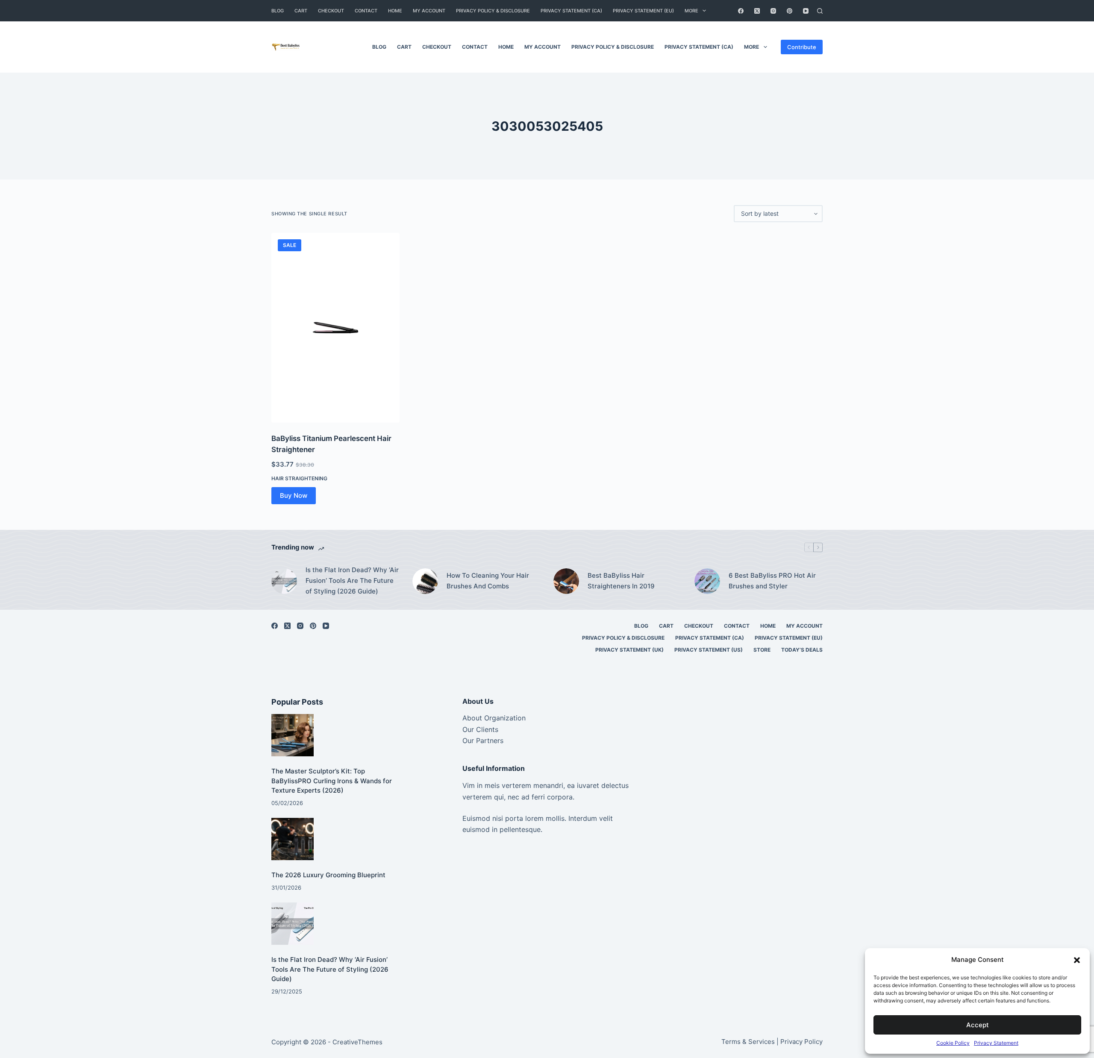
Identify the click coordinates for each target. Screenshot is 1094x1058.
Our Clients (480, 729)
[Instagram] (773, 11)
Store (762, 650)
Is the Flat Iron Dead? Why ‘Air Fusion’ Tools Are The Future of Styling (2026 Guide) (352, 580)
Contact (366, 11)
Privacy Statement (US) (708, 650)
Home (395, 11)
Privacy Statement (996, 1043)
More (691, 11)
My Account (429, 11)
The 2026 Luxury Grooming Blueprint (328, 875)
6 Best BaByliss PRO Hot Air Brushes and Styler (772, 580)
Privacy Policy (801, 1041)
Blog (277, 11)
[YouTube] (806, 11)
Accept (977, 1025)
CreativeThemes (357, 1042)
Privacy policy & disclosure (493, 11)
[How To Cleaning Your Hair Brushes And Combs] (425, 581)
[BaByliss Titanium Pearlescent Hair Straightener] (335, 328)
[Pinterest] (789, 11)
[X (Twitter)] (757, 11)
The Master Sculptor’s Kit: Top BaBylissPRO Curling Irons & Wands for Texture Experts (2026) (331, 780)
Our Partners (482, 740)
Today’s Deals (802, 650)
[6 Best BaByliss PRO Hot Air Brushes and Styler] (707, 581)
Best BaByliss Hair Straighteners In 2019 (621, 580)
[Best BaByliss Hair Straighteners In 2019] (566, 581)
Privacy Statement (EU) (643, 11)
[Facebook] (741, 11)
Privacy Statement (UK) (629, 650)
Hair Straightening (299, 478)
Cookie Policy (953, 1043)
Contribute (801, 47)
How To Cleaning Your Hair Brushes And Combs (488, 580)
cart (300, 11)
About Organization (494, 718)
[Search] (820, 11)
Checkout (331, 11)
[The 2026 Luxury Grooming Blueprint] (292, 839)
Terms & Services (748, 1041)
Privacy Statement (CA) (571, 11)
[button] (1077, 960)
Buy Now (293, 495)
